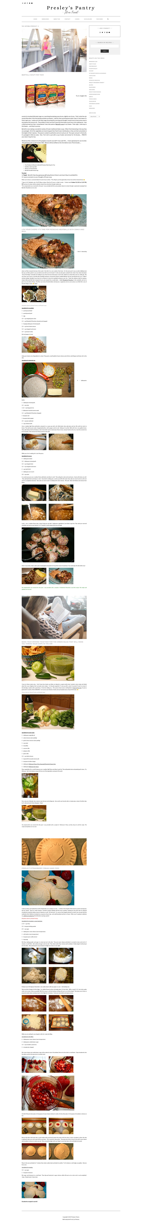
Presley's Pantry (71, 7)
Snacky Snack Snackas (95, 92)
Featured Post (93, 66)
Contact (67, 19)
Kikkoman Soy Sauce (34, 766)
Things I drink (92, 99)
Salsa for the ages (77, 687)
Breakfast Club (93, 61)
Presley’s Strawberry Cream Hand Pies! (40, 868)
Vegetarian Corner (94, 103)
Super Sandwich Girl (94, 94)
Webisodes (45, 19)
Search (104, 51)
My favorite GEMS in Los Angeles (97, 73)
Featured (99, 19)
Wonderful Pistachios (68, 280)
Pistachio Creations (94, 80)
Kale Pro (70, 1219)
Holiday (91, 70)
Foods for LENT (93, 68)
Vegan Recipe (92, 101)
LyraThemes (76, 1219)
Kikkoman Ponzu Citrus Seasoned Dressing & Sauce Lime (42, 764)
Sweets (91, 96)
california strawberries (28, 916)
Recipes (91, 85)
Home (35, 19)
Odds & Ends (92, 75)
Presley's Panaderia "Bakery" (96, 82)
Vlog (90, 106)
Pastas (90, 78)
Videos (77, 19)
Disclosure (88, 19)
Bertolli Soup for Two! (33, 75)
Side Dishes (92, 89)
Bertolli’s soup (60, 124)
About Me (57, 19)
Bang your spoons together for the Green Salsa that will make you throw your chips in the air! (52, 643)
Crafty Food (92, 64)
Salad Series (92, 87)
